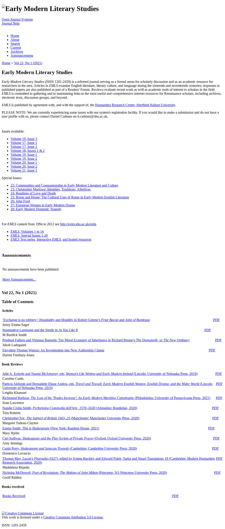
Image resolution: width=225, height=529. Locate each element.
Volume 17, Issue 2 (24, 147)
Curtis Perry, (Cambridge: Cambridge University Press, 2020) (69, 448)
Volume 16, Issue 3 (24, 139)
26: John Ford (20, 201)
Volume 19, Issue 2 (24, 158)
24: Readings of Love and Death (33, 193)
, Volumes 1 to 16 (27, 231)
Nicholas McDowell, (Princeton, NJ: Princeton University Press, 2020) (84, 472)
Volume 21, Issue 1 (24, 170)
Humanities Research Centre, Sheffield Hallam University (135, 105)
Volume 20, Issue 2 (24, 166)
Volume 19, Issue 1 (24, 154)
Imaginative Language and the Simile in (40, 330)
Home (15, 36)
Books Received (13, 496)
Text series (23, 239)
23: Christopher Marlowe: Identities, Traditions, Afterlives (51, 189)
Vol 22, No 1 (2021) (28, 63)
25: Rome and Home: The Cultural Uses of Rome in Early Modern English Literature (70, 197)
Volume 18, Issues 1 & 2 (28, 151)
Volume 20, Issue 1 (24, 162)
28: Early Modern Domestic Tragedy (36, 209)
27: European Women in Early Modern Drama (43, 205)
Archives (17, 51)
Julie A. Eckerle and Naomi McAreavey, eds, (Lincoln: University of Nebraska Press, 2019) (100, 374)
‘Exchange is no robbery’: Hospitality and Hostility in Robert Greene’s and (76, 320)
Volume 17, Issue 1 (24, 143)
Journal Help (11, 23)
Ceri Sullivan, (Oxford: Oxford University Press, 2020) (76, 438)
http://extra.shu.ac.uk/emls (78, 224)
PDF (216, 320)
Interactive (49, 239)
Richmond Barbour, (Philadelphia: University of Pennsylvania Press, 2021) (106, 398)
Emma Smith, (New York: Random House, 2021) (50, 428)
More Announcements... (19, 279)
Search (15, 43)
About (15, 40)
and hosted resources (77, 239)
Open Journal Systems (17, 19)
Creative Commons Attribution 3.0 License (73, 517)
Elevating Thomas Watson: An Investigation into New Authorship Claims (53, 350)
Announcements (22, 55)
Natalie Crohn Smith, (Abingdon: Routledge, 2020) (69, 408)
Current (16, 47)
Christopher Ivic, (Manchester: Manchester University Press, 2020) (70, 418)
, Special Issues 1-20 (29, 235)
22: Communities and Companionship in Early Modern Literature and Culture (64, 185)
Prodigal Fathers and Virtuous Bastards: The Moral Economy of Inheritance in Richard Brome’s (96, 340)
